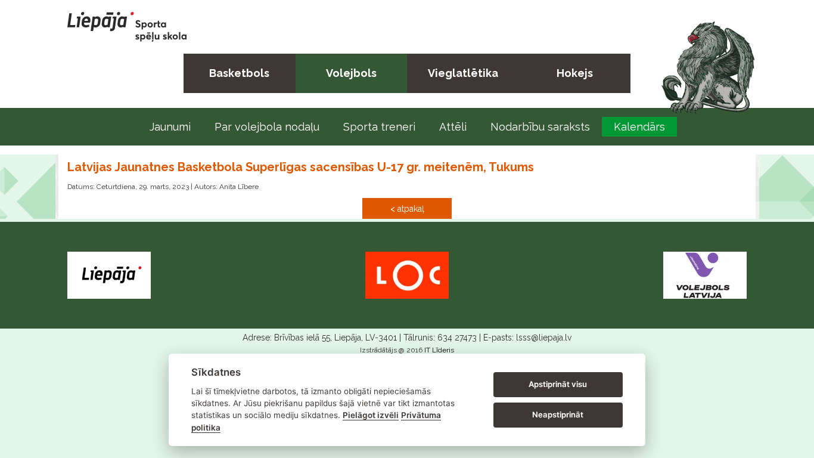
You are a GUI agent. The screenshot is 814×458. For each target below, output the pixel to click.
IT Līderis (439, 350)
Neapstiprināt (557, 414)
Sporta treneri (379, 126)
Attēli (453, 126)
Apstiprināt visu (558, 384)
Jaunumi (170, 126)
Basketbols (239, 73)
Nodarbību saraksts (540, 126)
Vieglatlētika (463, 73)
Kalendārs (639, 126)
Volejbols (351, 73)
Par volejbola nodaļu (267, 126)
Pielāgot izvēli (371, 415)
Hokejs (575, 73)
